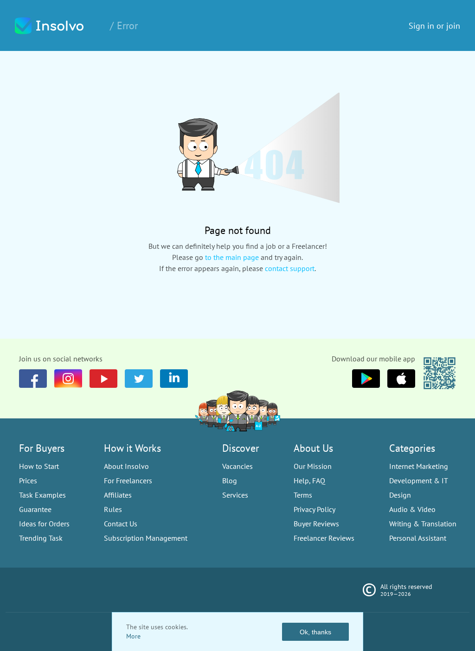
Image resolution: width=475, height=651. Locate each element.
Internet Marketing (418, 466)
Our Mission (313, 466)
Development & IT (418, 480)
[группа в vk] (68, 378)
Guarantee (35, 509)
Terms (303, 494)
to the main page (232, 257)
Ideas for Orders (44, 523)
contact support (290, 268)
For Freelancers (128, 480)
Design (400, 494)
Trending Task (41, 538)
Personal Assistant (417, 538)
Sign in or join (434, 25)
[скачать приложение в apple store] (366, 378)
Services (235, 494)
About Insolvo (126, 466)
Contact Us (120, 523)
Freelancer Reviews (324, 538)
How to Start (39, 466)
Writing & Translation (422, 523)
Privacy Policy (314, 509)
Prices (28, 480)
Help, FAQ (309, 480)
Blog (229, 480)
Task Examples (42, 494)
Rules (113, 509)
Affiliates (118, 494)
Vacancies (237, 466)
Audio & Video (412, 509)
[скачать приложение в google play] (401, 378)
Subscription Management (145, 538)
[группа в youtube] (174, 378)
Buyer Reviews (316, 523)
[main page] (59, 25)
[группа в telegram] (139, 378)
